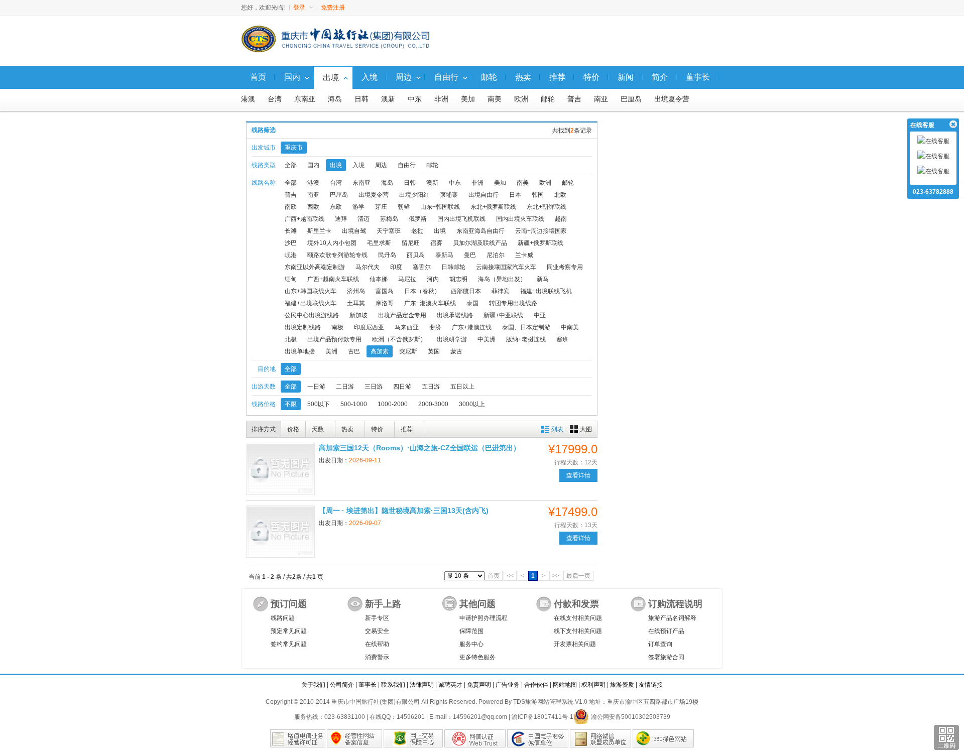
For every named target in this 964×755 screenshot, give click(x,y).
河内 (433, 279)
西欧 (313, 206)
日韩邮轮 (453, 267)
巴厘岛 (631, 99)
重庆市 (294, 147)
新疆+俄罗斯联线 (540, 242)
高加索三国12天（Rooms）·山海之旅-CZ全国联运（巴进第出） (419, 448)
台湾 (275, 99)
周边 (381, 165)
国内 (313, 165)
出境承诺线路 (455, 315)
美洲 (331, 351)
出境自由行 (483, 194)
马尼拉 (407, 279)
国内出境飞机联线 (461, 218)
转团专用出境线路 (513, 303)
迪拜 (341, 218)
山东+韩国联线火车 (310, 291)
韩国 (538, 194)
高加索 (380, 351)
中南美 (570, 327)
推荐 (407, 429)
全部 (291, 165)
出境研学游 (452, 339)
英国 (434, 351)
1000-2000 (393, 404)
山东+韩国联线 (440, 206)
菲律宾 (501, 291)
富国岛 (385, 291)
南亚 (601, 99)
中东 (415, 99)
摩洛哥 (385, 303)
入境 (358, 165)
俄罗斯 (418, 218)
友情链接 (651, 684)
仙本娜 (379, 279)
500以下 (318, 404)
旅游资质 (622, 684)
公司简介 (342, 684)
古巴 (354, 351)
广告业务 (508, 684)
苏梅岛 (389, 218)
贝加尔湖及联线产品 (480, 242)
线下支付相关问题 (578, 631)
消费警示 (377, 657)
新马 (543, 279)
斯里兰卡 (319, 230)
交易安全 (377, 631)
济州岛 (356, 291)
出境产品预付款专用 (334, 339)
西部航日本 (466, 291)
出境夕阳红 (414, 194)
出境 (336, 165)
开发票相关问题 (575, 644)
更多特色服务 (477, 657)
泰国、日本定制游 (526, 327)
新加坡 (358, 315)
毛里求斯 (379, 242)
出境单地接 (300, 351)
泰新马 (444, 255)
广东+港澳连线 (472, 327)
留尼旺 (411, 242)
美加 (468, 99)
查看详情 (578, 475)
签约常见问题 (289, 644)
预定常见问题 (289, 631)
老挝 (417, 230)
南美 (495, 99)
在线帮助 (377, 644)
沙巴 (291, 242)
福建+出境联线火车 (310, 303)
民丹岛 (387, 255)
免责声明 (479, 684)
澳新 (388, 99)
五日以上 (462, 386)
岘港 (291, 255)
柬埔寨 (449, 194)
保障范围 (471, 631)
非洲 (441, 99)
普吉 (574, 99)
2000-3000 (433, 404)
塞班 (562, 339)
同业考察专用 (565, 267)
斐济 (435, 327)
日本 (515, 194)
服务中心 (471, 644)
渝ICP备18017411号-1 (542, 716)
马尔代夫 (367, 267)
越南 (561, 218)
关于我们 (313, 684)
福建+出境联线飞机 (546, 291)
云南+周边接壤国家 (541, 230)
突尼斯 (408, 351)
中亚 (540, 315)
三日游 (374, 386)
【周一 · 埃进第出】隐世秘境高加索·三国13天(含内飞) (404, 511)
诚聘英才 (450, 684)
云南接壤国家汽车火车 (506, 267)
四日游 (402, 386)
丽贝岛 (416, 255)
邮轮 (548, 99)
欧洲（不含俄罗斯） (399, 339)
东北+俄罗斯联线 (493, 206)
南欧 (291, 206)
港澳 (248, 99)
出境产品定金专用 (402, 315)
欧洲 (521, 99)
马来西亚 (407, 327)
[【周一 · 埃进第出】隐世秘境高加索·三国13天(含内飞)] (280, 532)
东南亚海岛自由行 (480, 230)
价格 (293, 429)
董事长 (367, 684)
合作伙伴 (536, 684)
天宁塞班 (389, 230)
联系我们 (393, 684)
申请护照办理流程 (483, 617)
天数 (318, 429)
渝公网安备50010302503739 (630, 716)
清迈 (363, 218)
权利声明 (593, 684)
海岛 (335, 99)
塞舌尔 (422, 267)
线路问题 (283, 617)
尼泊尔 (496, 255)
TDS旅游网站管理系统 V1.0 (550, 701)
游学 (358, 206)
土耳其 (356, 303)
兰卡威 (524, 255)
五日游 (431, 386)
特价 (377, 429)
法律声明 (422, 684)
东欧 (336, 206)
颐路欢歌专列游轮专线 (337, 255)
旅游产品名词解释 (672, 617)
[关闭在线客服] (952, 124)
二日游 (345, 386)
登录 (299, 7)
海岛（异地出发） (502, 279)
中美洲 (486, 339)
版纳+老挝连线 (526, 339)
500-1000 (353, 404)
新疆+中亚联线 (503, 315)
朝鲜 (404, 206)
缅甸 (291, 279)
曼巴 (470, 255)
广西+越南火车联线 (333, 279)
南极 (337, 327)
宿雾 (436, 242)
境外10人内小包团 (331, 242)
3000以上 (472, 404)
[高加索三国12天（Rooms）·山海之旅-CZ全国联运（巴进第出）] (280, 469)
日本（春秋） (422, 291)
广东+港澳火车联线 (430, 303)
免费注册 (333, 7)
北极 (291, 339)
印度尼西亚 (369, 327)
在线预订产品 (666, 631)
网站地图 (565, 684)
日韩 (361, 99)
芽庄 (381, 206)
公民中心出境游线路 (312, 315)
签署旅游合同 (666, 657)
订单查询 (660, 644)
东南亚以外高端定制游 (315, 267)
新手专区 (377, 617)
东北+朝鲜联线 (546, 206)
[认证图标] (297, 738)
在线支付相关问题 (578, 617)
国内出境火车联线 (520, 218)
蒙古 (456, 351)
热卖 (347, 429)
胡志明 (458, 279)
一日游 (316, 386)
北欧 (560, 194)
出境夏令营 (671, 99)
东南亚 (304, 99)
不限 (291, 404)
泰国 (472, 303)
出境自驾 (354, 230)
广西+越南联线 (304, 218)
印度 (396, 267)
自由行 (407, 165)
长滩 (291, 230)
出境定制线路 (303, 327)
